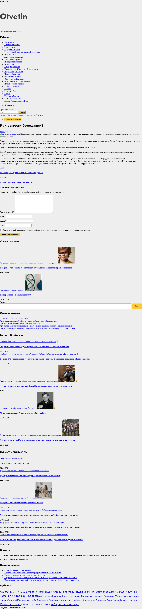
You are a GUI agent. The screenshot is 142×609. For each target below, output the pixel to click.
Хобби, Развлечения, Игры (16, 101)
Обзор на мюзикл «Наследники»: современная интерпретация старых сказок (30, 435)
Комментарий (7, 212)
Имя (2, 216)
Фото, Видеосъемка (13, 98)
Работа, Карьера (11, 86)
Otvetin (13, 16)
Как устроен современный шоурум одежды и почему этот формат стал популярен (37, 328)
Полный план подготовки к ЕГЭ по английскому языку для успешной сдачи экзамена (34, 534)
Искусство (9, 64)
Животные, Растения (13, 57)
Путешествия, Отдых (14, 84)
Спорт (7, 93)
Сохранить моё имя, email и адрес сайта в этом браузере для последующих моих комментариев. (46, 230)
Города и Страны (12, 49)
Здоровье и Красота (13, 59)
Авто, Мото (9, 42)
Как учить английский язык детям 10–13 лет (20, 323)
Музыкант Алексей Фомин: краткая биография (18, 408)
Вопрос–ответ (10, 47)
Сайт (2, 225)
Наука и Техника (12, 74)
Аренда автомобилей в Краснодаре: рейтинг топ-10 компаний (28, 321)
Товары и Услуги (11, 96)
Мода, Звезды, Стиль (13, 71)
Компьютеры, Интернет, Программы (21, 69)
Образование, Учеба (13, 76)
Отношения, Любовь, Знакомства (19, 81)
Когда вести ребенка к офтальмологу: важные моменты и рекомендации (28, 263)
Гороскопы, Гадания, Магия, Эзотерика (22, 52)
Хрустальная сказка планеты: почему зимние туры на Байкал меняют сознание (36, 326)
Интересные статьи (13, 62)
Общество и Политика (14, 79)
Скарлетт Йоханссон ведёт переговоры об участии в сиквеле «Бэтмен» (28, 341)
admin (2, 131)
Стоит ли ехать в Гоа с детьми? (14, 318)
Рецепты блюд (11, 91)
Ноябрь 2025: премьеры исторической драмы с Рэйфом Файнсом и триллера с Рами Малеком (38, 354)
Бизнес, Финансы (12, 44)
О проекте (9, 105)
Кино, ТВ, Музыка (12, 66)
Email (3, 221)
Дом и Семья (10, 54)
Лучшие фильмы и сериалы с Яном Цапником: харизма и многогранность (29, 381)
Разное (7, 88)
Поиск (2, 302)
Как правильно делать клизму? (12, 290)
